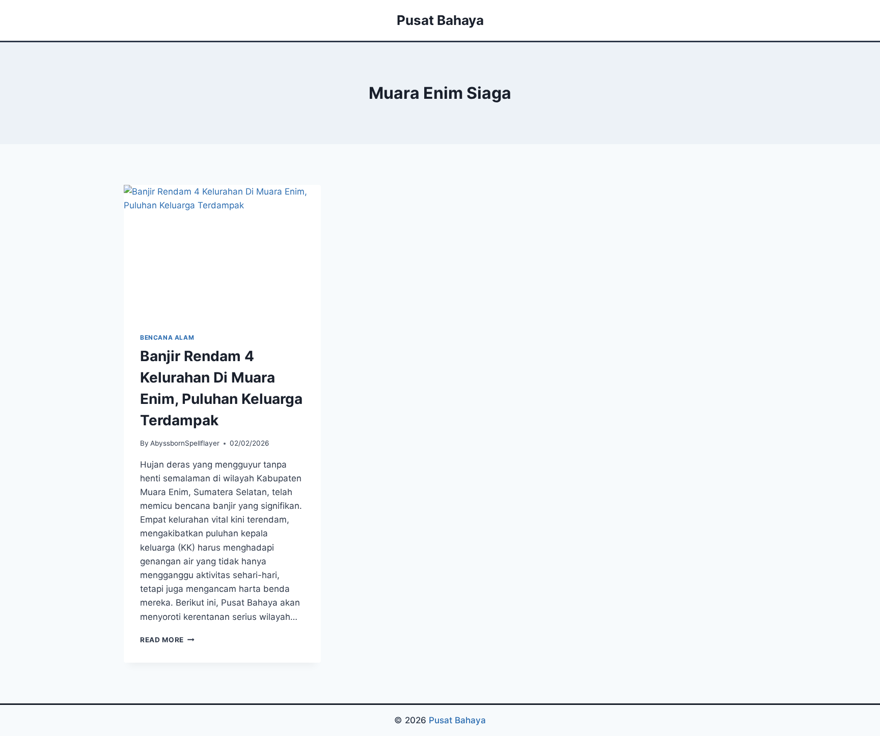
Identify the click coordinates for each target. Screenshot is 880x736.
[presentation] (222, 250)
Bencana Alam (167, 337)
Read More (167, 640)
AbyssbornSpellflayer (184, 443)
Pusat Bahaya (457, 720)
